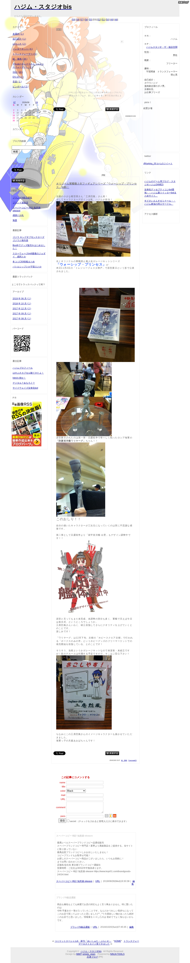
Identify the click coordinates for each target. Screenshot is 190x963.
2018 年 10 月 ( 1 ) (22, 303)
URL (97, 881)
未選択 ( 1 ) (18, 34)
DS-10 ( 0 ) (18, 77)
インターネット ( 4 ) (23, 49)
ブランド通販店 (20, 202)
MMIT (79, 954)
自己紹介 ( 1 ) (19, 39)
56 (86, 20)
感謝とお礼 (18, 215)
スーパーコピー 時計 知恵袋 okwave (74, 881)
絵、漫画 (124, 760)
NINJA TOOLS (117, 954)
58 (77, 20)
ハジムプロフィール (23, 368)
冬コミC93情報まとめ (24, 261)
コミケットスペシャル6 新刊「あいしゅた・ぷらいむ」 (83, 941)
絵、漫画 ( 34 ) (20, 59)
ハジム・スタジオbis (91, 951)
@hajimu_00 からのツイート (158, 163)
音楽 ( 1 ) (17, 81)
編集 (131, 927)
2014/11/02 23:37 (114, 760)
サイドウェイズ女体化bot (25, 388)
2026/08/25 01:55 (130, 116)
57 (82, 20)
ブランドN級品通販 (80, 927)
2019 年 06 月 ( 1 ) (22, 298)
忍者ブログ (92, 957)
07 (14, 102)
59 (73, 20)
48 (116, 20)
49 (112, 20)
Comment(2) (132, 760)
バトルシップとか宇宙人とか (27, 266)
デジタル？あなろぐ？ (24, 383)
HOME (117, 941)
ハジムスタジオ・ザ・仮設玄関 (161, 47)
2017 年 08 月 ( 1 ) (22, 318)
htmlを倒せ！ (19, 378)
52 (99, 20)
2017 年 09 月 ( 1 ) (22, 313)
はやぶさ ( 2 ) (19, 44)
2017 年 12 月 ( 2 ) (22, 308)
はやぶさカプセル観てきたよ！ (28, 373)
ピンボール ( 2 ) (20, 86)
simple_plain (88, 954)
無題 (15, 220)
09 (37, 102)
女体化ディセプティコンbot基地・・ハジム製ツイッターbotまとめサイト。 (160, 192)
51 (103, 20)
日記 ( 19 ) (18, 72)
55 (90, 20)
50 (107, 20)
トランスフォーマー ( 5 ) (25, 54)
